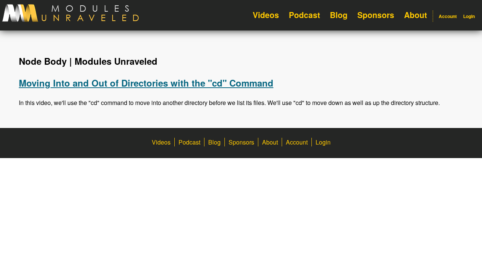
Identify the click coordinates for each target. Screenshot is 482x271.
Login (469, 16)
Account (448, 16)
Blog (339, 14)
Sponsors (375, 14)
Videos (266, 14)
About (415, 14)
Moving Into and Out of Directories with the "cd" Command (146, 82)
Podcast (304, 14)
